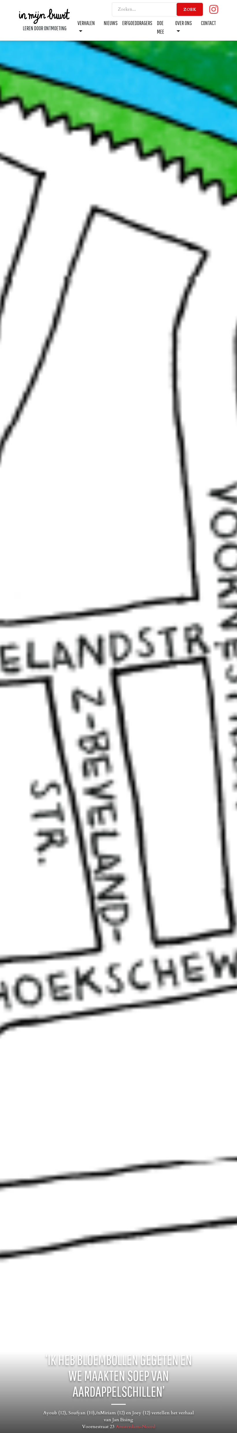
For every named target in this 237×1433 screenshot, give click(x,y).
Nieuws (111, 23)
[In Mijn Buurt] (45, 15)
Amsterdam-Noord (135, 1426)
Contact (208, 23)
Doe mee (160, 27)
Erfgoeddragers (137, 23)
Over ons (183, 23)
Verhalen (86, 23)
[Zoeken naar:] (157, 9)
